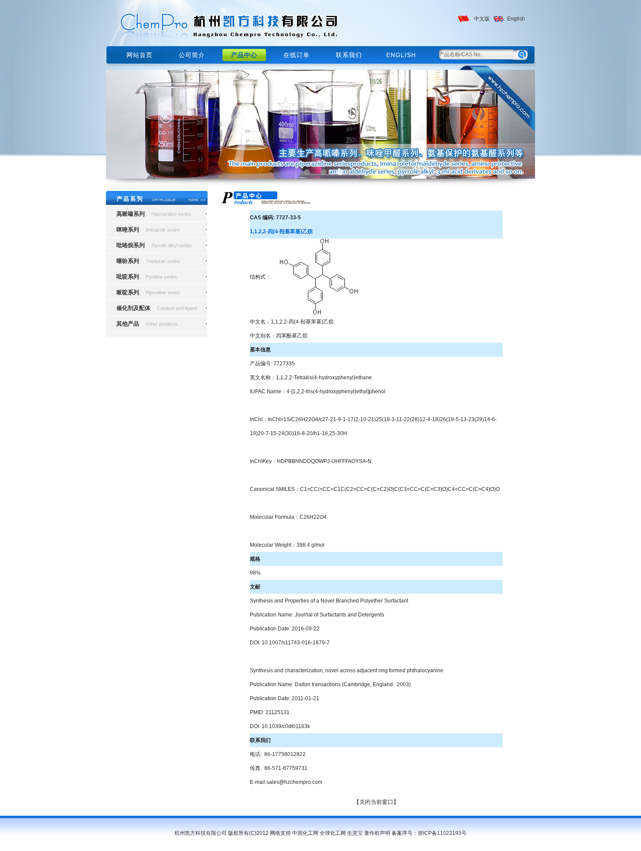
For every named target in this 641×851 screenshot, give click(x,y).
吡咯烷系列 (130, 245)
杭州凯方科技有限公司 (200, 833)
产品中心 (244, 54)
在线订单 (296, 54)
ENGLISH (401, 54)
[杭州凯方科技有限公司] (224, 23)
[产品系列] (157, 198)
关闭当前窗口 (376, 802)
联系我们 (349, 54)
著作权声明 (377, 833)
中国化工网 (305, 833)
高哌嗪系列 (130, 214)
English (516, 19)
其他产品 (127, 323)
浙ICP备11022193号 (442, 833)
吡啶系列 (127, 276)
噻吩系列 (127, 261)
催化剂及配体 (133, 308)
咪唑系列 (127, 229)
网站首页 (139, 54)
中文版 (482, 19)
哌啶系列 (127, 292)
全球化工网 (333, 833)
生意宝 (355, 833)
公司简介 (192, 54)
